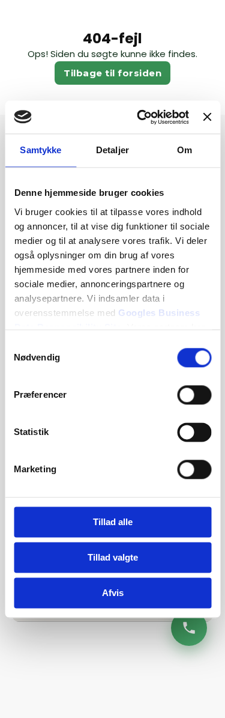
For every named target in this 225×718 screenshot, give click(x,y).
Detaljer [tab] (112, 150)
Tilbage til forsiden (112, 73)
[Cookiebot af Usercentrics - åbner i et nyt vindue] (141, 117)
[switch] (194, 394)
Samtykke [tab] (40, 150)
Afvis (113, 593)
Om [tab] (184, 150)
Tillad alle (113, 522)
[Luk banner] (207, 117)
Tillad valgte (113, 557)
